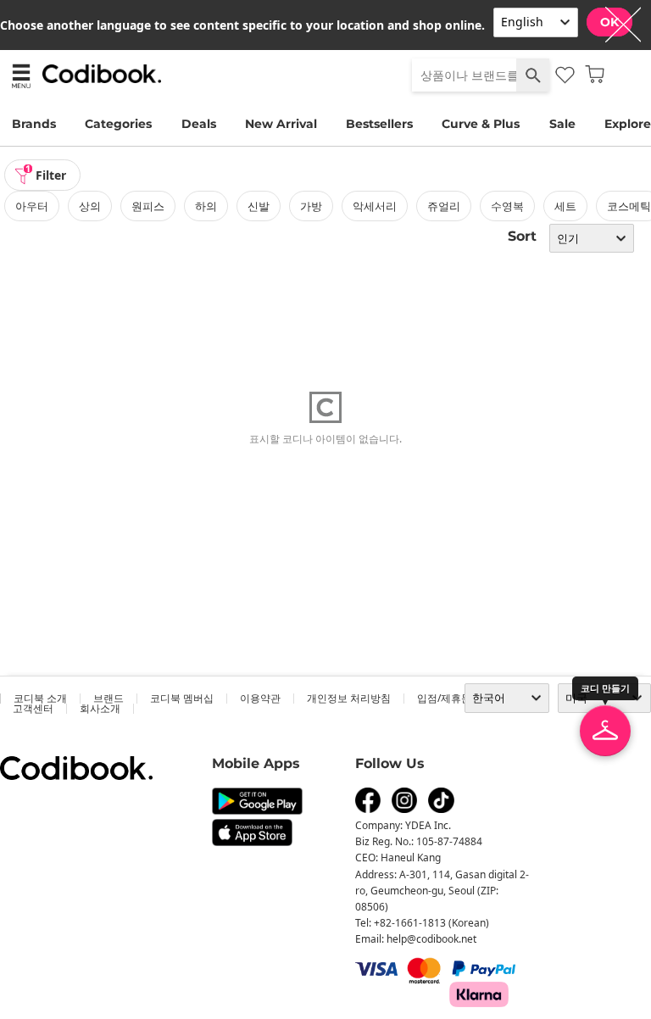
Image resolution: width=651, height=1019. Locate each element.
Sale (562, 123)
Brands (34, 123)
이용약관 (260, 698)
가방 (311, 206)
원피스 (147, 206)
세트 (565, 206)
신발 (259, 206)
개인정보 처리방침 (349, 698)
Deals (198, 123)
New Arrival (281, 123)
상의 (90, 206)
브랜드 (108, 698)
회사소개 (100, 708)
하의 (206, 206)
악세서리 (375, 206)
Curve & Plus (481, 123)
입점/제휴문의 (449, 698)
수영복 (507, 206)
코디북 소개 (40, 698)
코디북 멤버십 (182, 698)
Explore (627, 123)
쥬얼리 (443, 206)
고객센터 (33, 708)
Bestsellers (379, 123)
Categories (118, 123)
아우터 (31, 206)
